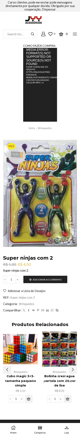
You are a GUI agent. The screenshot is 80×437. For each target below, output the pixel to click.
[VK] (33, 310)
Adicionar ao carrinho (47, 279)
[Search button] (33, 34)
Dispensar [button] (49, 9)
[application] (40, 85)
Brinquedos (45, 128)
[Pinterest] (38, 310)
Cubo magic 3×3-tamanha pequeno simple (20, 380)
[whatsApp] (52, 310)
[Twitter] (24, 310)
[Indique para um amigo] (42, 310)
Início (32, 128)
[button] (29, 399)
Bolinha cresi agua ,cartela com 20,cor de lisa (59, 380)
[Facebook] (28, 310)
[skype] (56, 310)
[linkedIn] (47, 310)
